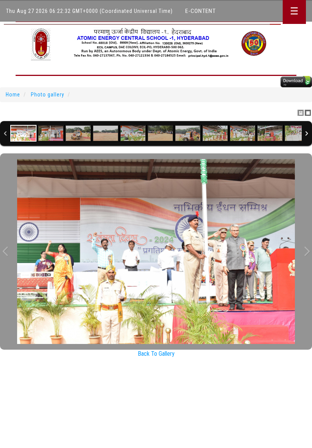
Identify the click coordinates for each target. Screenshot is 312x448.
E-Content (200, 11)
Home (13, 94)
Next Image (306, 251)
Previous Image (5, 251)
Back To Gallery (156, 353)
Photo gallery (47, 94)
